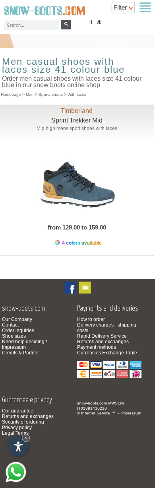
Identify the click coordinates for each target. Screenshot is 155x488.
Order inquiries (18, 330)
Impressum (14, 347)
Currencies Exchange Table (107, 353)
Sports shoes (51, 94)
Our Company (17, 319)
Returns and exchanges (103, 341)
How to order (91, 319)
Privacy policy (17, 427)
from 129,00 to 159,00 (77, 227)
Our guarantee (17, 411)
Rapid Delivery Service (102, 336)
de (99, 22)
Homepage (11, 94)
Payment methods (96, 347)
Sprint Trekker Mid (77, 120)
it (91, 22)
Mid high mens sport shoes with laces (77, 128)
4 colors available (81, 243)
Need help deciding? (24, 341)
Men (30, 94)
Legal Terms (15, 433)
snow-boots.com (92, 403)
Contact (10, 325)
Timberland (77, 110)
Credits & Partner (20, 353)
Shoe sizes (14, 336)
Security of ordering (23, 422)
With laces (77, 94)
